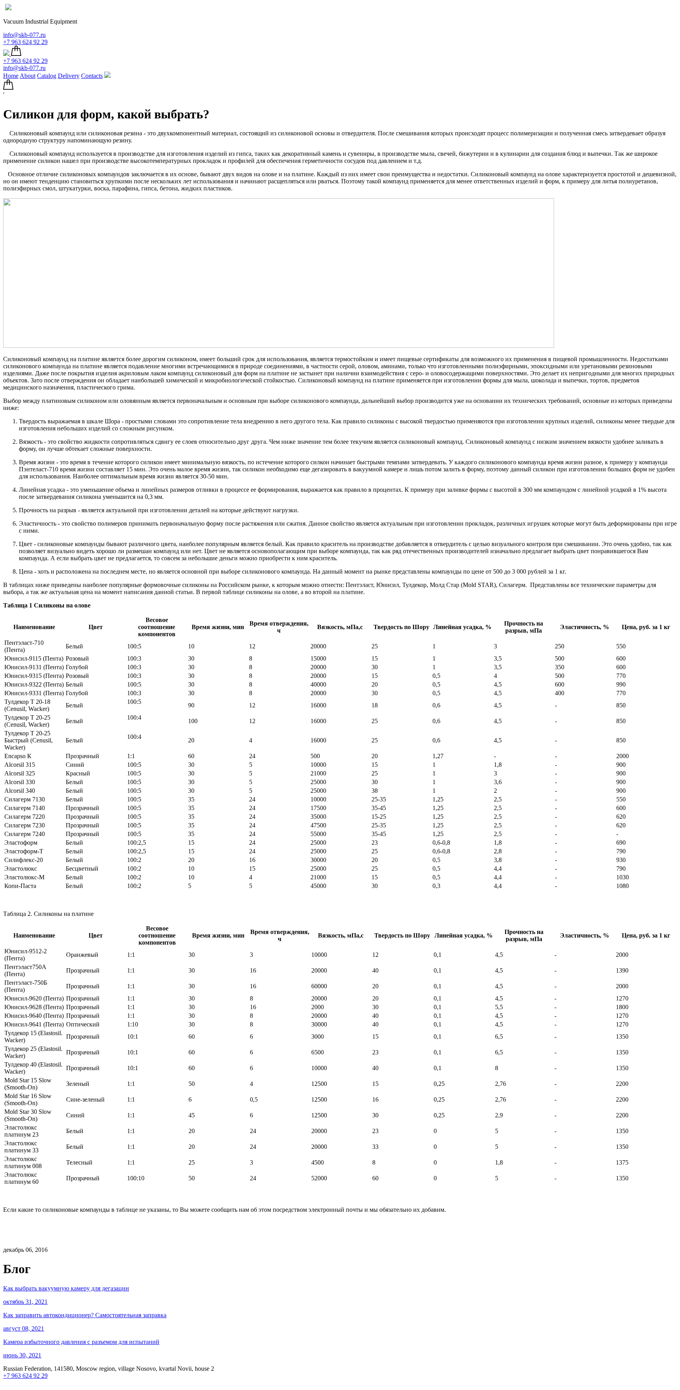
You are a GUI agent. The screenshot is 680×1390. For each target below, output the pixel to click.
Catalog (46, 75)
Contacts (92, 75)
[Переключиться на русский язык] (8, 8)
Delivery (68, 75)
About (27, 75)
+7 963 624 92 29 (25, 42)
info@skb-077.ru (24, 34)
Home (10, 75)
